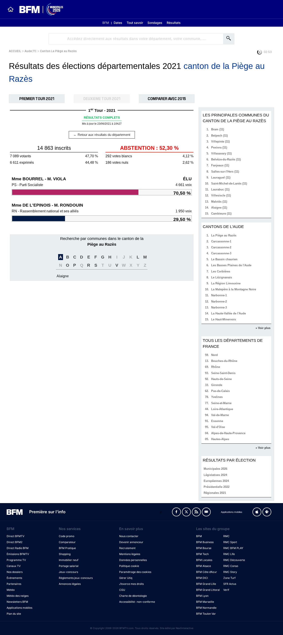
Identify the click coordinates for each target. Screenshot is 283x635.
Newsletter (206, 512)
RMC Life (229, 554)
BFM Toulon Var (206, 613)
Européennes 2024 (216, 481)
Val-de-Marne (220, 415)
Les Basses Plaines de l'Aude (231, 265)
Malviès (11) (219, 201)
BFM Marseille (205, 601)
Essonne (217, 421)
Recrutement (127, 548)
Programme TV (16, 560)
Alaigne (63, 276)
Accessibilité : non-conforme (137, 601)
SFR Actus (229, 584)
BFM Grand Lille (206, 584)
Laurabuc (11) (220, 189)
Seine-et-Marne (221, 403)
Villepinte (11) (220, 141)
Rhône (215, 367)
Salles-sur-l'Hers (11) (225, 171)
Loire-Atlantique (222, 409)
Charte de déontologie (133, 595)
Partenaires (14, 584)
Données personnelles (133, 560)
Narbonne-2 (219, 301)
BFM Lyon (202, 595)
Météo (11, 589)
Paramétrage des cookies (135, 572)
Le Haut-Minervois (223, 319)
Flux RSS (196, 512)
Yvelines (217, 397)
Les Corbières (220, 271)
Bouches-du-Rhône (224, 361)
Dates (118, 23)
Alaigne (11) (219, 207)
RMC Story (230, 572)
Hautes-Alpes (220, 439)
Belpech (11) (219, 135)
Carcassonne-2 (221, 247)
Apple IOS (256, 512)
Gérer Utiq (125, 578)
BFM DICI (202, 578)
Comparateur (67, 542)
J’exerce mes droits (131, 584)
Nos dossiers (15, 572)
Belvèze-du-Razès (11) (226, 159)
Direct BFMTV (15, 536)
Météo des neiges (18, 595)
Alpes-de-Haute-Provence (228, 433)
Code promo (66, 536)
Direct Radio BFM (18, 548)
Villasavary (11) (221, 153)
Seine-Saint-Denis (223, 373)
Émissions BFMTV (18, 554)
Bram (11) (217, 129)
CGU (122, 589)
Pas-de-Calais (220, 391)
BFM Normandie (206, 607)
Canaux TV (14, 566)
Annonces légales (70, 584)
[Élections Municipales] (38, 9)
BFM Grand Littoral (208, 589)
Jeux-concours (68, 572)
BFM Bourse (203, 548)
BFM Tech (202, 554)
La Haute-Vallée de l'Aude (228, 313)
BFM (105, 23)
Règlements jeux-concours (76, 578)
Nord (214, 355)
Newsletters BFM (17, 601)
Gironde (216, 385)
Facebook (176, 512)
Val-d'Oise (218, 427)
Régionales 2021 (215, 492)
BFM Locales (204, 560)
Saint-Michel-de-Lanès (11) (229, 183)
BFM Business (205, 542)
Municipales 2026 (215, 468)
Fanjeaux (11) (220, 165)
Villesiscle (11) (221, 195)
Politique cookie (129, 566)
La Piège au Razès (223, 235)
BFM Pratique (67, 548)
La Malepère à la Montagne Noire (233, 289)
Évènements (14, 578)
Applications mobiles (19, 607)
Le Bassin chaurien (224, 259)
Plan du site (14, 613)
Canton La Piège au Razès (58, 51)
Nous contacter (128, 536)
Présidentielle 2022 (216, 487)
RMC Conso (230, 566)
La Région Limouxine (226, 283)
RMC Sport (230, 542)
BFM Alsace (203, 566)
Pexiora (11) (219, 147)
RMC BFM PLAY (233, 548)
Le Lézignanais (221, 277)
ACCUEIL (15, 51)
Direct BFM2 (14, 542)
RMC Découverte (234, 560)
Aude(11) (30, 51)
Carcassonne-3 (221, 253)
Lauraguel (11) (220, 177)
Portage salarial (68, 566)
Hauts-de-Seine (221, 379)
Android (266, 512)
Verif (226, 589)
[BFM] (10, 9)
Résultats (174, 23)
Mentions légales (129, 554)
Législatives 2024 (215, 475)
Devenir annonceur (131, 542)
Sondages (154, 23)
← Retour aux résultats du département (101, 135)
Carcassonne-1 (221, 241)
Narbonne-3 (219, 307)
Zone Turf (229, 578)
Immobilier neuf (68, 560)
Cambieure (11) (221, 213)
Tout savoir (135, 23)
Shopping (65, 554)
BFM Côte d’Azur (206, 572)
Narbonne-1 (219, 295)
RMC (226, 536)
